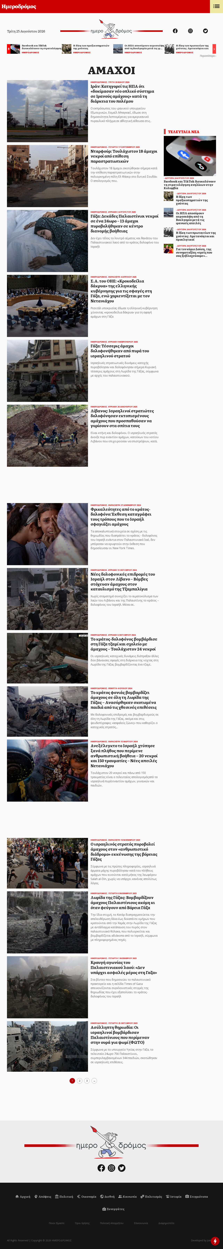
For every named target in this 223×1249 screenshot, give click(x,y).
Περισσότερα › (208, 55)
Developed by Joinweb (203, 1240)
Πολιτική (66, 1196)
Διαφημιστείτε (166, 1223)
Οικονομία (88, 1196)
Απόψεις (44, 1196)
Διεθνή (109, 1196)
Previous (8, 49)
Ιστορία (176, 1196)
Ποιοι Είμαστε (56, 1223)
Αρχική (24, 1196)
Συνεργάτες (115, 1209)
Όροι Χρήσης (82, 1223)
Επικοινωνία (141, 1223)
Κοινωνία (129, 1196)
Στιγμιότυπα (198, 1196)
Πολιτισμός (153, 1196)
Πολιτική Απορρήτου (112, 1223)
